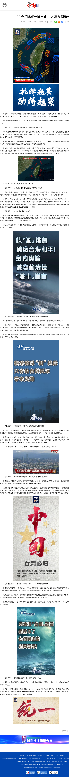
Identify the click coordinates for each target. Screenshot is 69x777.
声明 (57, 755)
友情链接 (62, 755)
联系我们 (47, 755)
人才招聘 (40, 755)
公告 (52, 755)
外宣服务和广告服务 (31, 755)
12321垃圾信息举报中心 (34, 758)
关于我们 (22, 755)
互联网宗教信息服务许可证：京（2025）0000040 (52, 764)
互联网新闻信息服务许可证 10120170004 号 (40, 761)
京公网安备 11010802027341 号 (59, 761)
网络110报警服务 (23, 758)
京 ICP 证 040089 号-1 (22, 761)
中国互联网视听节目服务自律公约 (8, 758)
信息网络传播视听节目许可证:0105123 (29, 764)
